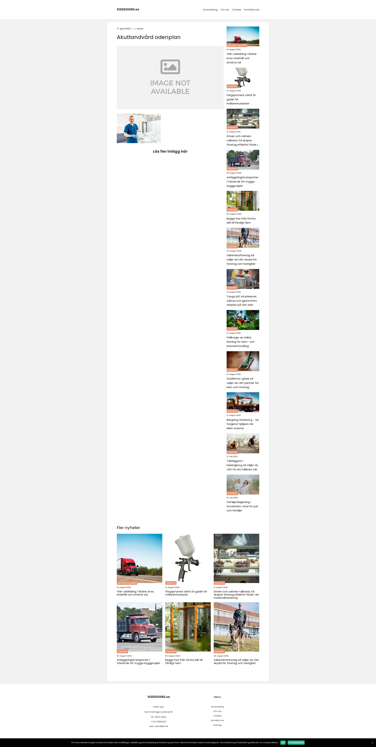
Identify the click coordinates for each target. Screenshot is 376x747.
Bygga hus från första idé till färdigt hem (241, 221)
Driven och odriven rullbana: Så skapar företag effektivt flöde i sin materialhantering (242, 140)
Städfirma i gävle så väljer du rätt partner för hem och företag (243, 383)
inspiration (232, 86)
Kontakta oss (251, 9)
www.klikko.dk (161, 726)
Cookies (236, 9)
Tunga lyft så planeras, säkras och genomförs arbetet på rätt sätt (242, 301)
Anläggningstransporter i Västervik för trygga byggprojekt (242, 181)
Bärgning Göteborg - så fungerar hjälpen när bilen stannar (242, 424)
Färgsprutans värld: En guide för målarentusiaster (241, 99)
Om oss (224, 9)
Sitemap (217, 725)
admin (140, 29)
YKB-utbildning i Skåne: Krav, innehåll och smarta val (242, 58)
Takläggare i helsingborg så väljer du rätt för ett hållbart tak (242, 465)
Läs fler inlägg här (170, 151)
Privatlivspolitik (296, 742)
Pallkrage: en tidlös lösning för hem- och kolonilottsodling (241, 342)
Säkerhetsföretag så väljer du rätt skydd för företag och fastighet (242, 259)
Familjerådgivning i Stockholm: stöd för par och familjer (242, 506)
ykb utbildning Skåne (237, 45)
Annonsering (210, 9)
